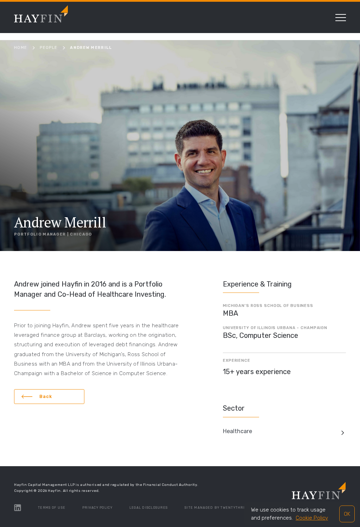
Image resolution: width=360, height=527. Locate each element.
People (48, 47)
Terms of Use (51, 507)
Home (20, 47)
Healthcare (237, 431)
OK (347, 513)
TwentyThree (234, 507)
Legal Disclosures (148, 507)
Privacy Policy (97, 507)
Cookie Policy (312, 518)
